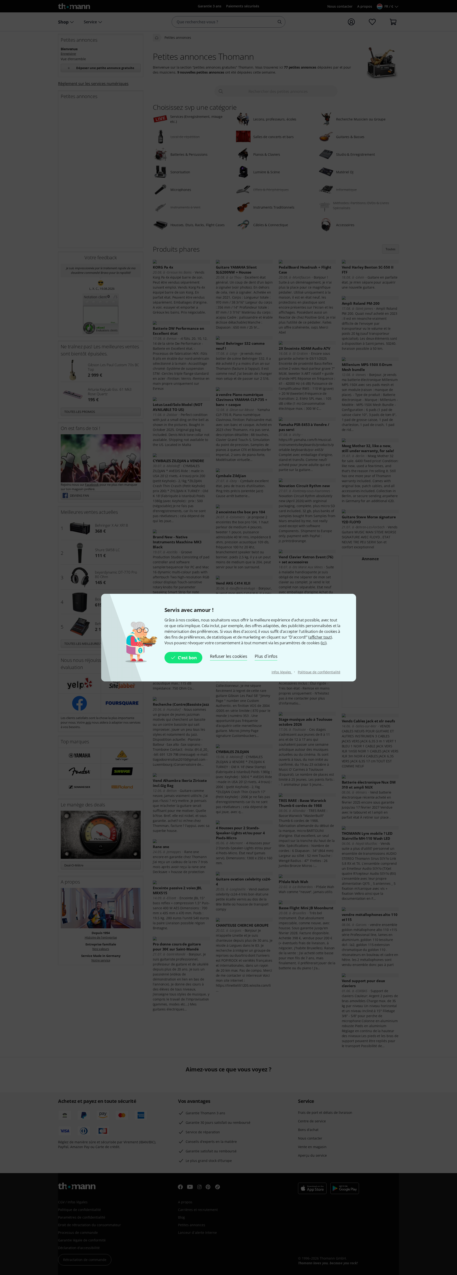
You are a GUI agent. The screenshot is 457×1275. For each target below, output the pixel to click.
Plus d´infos (266, 656)
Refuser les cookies (228, 656)
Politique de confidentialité (319, 672)
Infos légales (282, 672)
